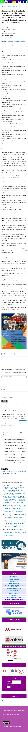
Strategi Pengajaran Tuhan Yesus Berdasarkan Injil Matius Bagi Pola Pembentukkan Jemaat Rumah (15, 525)
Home (2, 4)
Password (9, 683)
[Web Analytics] (10, 661)
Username (9, 681)
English (3, 700)
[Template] (14, 616)
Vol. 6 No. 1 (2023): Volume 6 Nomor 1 (9, 6)
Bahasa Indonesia (6, 703)
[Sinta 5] (14, 550)
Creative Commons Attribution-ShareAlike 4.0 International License (14, 726)
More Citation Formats (7, 376)
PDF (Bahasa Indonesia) (8, 353)
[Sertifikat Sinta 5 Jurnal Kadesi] (14, 569)
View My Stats (16, 661)
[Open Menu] (1, 1)
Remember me (11, 685)
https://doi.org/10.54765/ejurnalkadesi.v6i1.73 (14, 41)
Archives (7, 4)
